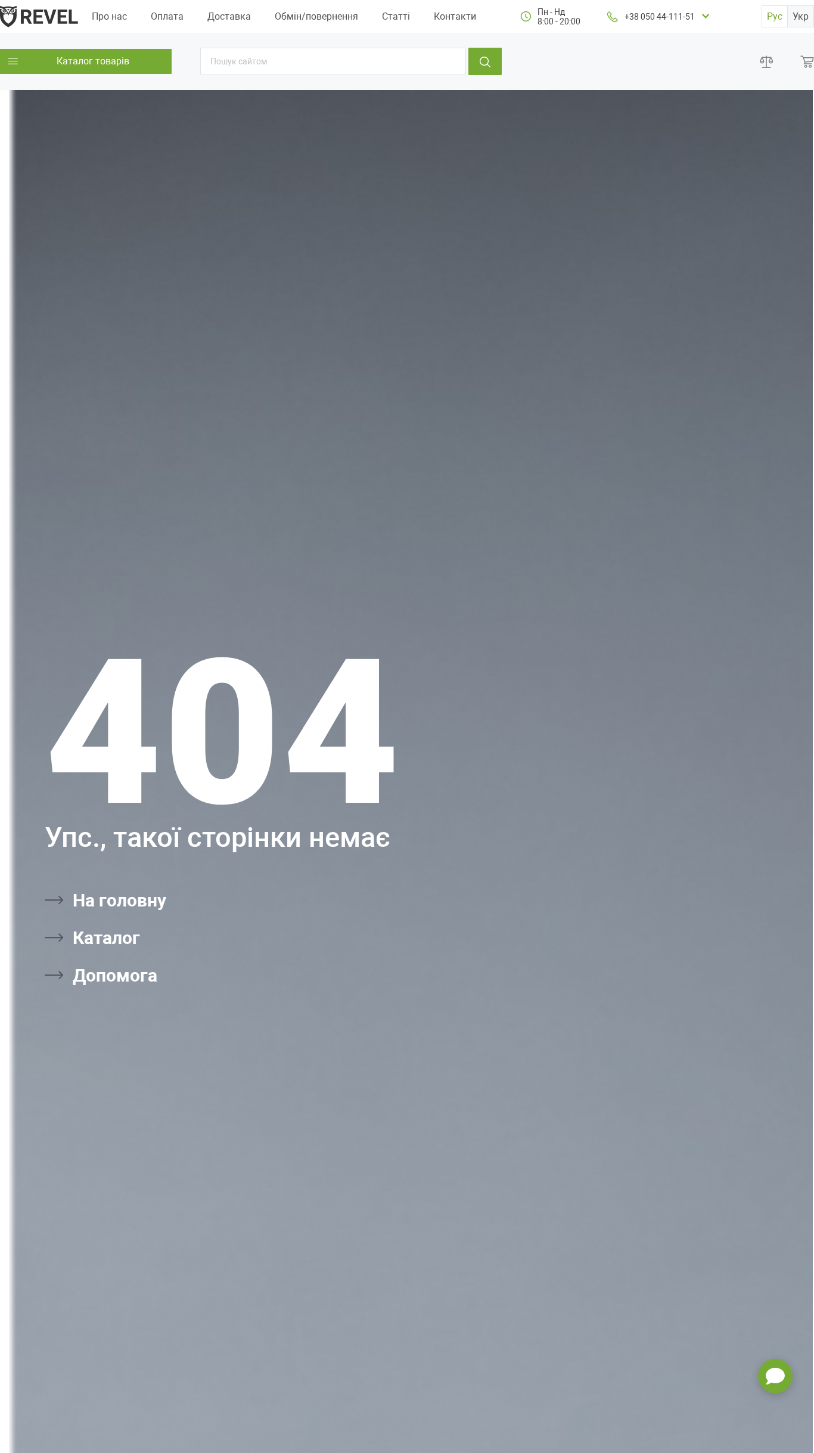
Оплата (167, 16)
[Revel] (39, 15)
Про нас (109, 16)
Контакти (455, 16)
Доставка (229, 16)
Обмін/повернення (316, 16)
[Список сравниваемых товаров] (766, 61)
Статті (396, 16)
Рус (774, 16)
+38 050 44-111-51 (660, 16)
